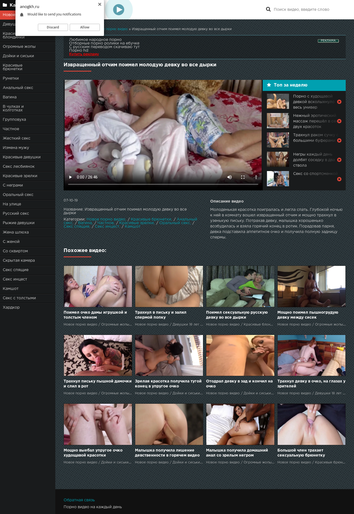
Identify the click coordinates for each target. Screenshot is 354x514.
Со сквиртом (15, 251)
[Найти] (268, 9)
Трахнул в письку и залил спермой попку (160, 315)
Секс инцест (15, 279)
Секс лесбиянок (19, 166)
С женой (11, 241)
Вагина (10, 97)
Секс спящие (15, 270)
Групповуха (14, 119)
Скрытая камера (19, 260)
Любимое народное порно (95, 39)
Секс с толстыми (19, 298)
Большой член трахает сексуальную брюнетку (301, 453)
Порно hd (78, 50)
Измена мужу (16, 148)
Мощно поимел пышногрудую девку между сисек (307, 315)
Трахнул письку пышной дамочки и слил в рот (98, 384)
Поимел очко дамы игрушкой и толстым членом (95, 315)
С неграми (13, 185)
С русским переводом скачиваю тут (104, 47)
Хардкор (11, 307)
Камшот (11, 288)
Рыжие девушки (19, 223)
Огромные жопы (19, 46)
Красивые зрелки (20, 176)
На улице (12, 204)
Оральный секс (18, 194)
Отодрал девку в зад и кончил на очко (239, 384)
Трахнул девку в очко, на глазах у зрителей (311, 384)
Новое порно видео (106, 219)
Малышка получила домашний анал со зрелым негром (237, 453)
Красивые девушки (22, 157)
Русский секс (16, 213)
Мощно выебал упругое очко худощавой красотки (93, 453)
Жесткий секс (16, 138)
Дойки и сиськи (18, 56)
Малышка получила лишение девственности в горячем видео (167, 453)
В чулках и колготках (13, 108)
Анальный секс (18, 88)
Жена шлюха (16, 232)
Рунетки (11, 78)
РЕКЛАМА (328, 41)
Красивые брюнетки (12, 67)
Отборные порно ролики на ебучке (104, 43)
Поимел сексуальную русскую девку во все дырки (237, 315)
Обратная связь (79, 500)
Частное (11, 129)
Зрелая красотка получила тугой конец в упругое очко (168, 384)
